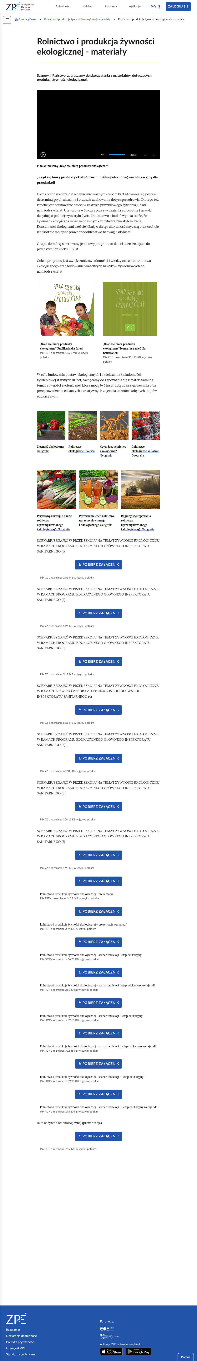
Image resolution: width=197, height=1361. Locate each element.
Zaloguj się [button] (178, 6)
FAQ (153, 6)
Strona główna (27, 19)
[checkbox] (102, 154)
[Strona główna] (28, 1318)
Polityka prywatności (20, 1342)
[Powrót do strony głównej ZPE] (20, 6)
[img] (51, 425)
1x (147, 155)
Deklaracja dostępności (22, 1335)
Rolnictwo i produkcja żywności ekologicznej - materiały (77, 19)
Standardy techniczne (20, 1354)
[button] (160, 6)
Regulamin (13, 1329)
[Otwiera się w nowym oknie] (111, 1351)
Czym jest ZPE (16, 1348)
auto (134, 155)
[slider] (117, 154)
